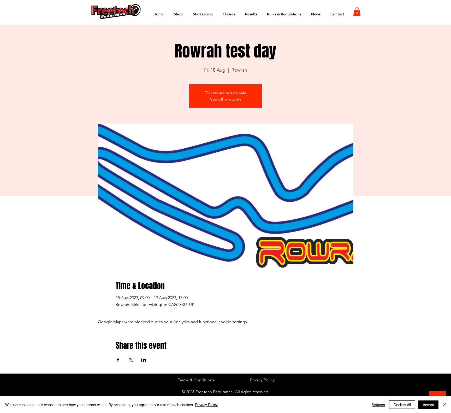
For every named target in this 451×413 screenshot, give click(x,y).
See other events (225, 99)
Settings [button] (378, 404)
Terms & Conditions (196, 379)
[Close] (445, 404)
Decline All (402, 404)
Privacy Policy (262, 379)
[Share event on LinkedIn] (143, 360)
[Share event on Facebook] (118, 360)
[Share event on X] (130, 360)
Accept (428, 404)
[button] (357, 11)
